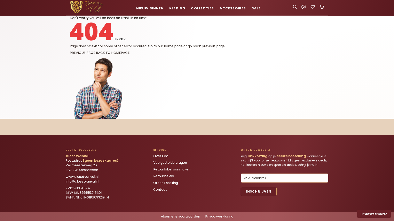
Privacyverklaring (219, 216)
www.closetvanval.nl (82, 176)
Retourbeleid (163, 176)
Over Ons (160, 156)
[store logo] (87, 12)
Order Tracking (165, 182)
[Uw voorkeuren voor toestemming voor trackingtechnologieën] (374, 214)
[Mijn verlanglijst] (312, 8)
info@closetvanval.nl (82, 181)
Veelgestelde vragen (170, 162)
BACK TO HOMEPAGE (113, 52)
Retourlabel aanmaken (171, 169)
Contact (160, 189)
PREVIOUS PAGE (82, 52)
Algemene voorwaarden (180, 216)
